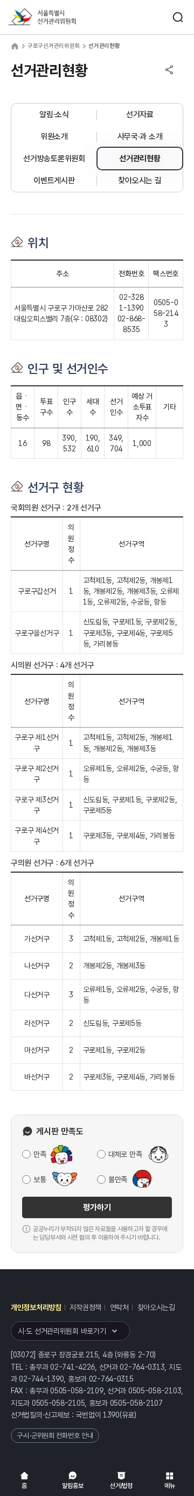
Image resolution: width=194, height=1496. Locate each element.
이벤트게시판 (53, 180)
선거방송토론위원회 (54, 158)
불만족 (117, 1179)
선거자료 (140, 114)
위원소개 (54, 136)
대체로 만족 (125, 1154)
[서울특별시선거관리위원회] (62, 17)
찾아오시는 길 (139, 180)
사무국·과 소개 (140, 136)
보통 (39, 1179)
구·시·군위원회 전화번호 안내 (55, 1436)
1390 (111, 1415)
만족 (39, 1154)
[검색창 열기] (178, 17)
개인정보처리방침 (36, 1307)
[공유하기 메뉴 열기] (169, 69)
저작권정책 (85, 1307)
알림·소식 (54, 114)
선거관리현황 (139, 158)
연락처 (119, 1307)
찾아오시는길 (156, 1307)
